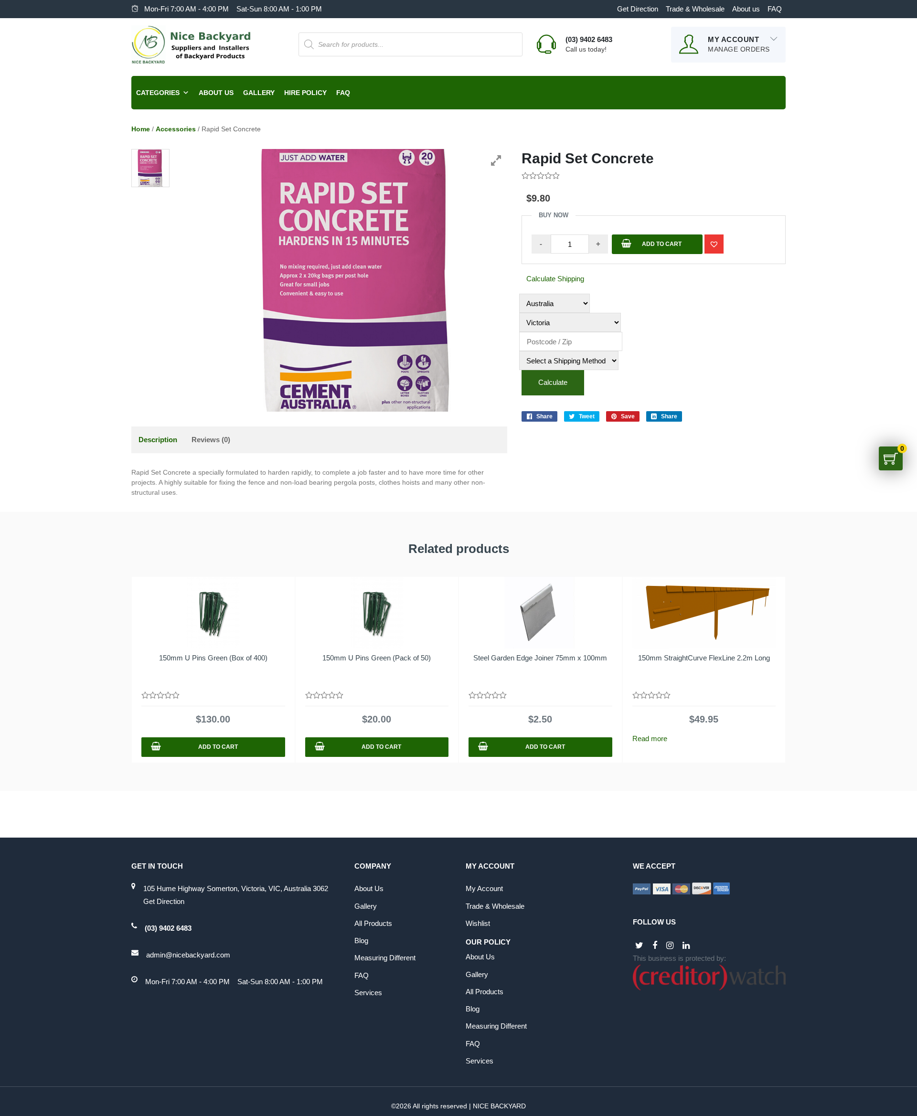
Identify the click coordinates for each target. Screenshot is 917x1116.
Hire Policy (305, 92)
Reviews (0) (211, 440)
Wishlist (478, 923)
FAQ (775, 9)
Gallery (259, 92)
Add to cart (662, 244)
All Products (373, 923)
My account (484, 888)
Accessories (176, 129)
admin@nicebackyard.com (188, 955)
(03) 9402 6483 (168, 928)
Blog (361, 940)
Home (140, 129)
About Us (216, 92)
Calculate (552, 382)
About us (746, 9)
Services (368, 992)
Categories (158, 92)
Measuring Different (385, 958)
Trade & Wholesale (695, 9)
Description (158, 440)
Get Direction (637, 9)
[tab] (157, 439)
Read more (649, 738)
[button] (714, 244)
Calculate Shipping (555, 279)
